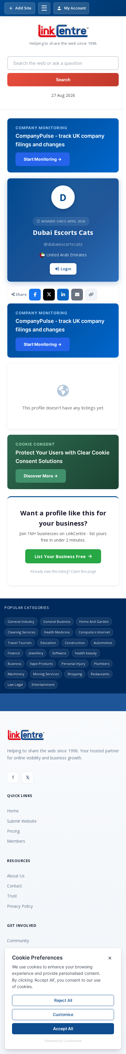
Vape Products (41, 663)
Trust (12, 896)
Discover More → (41, 475)
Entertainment (43, 684)
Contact (14, 886)
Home (13, 811)
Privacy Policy (20, 906)
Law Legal (15, 684)
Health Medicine (57, 632)
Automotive (103, 642)
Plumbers (101, 663)
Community (18, 940)
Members (16, 841)
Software (59, 653)
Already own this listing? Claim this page (63, 571)
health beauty (86, 653)
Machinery (16, 674)
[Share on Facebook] (35, 295)
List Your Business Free (60, 556)
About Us (16, 876)
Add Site (23, 8)
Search (63, 79)
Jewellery (36, 653)
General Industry (21, 621)
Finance (14, 653)
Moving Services (46, 674)
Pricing (13, 831)
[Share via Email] (77, 295)
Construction (75, 642)
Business (14, 663)
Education (48, 642)
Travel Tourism (20, 642)
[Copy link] (91, 295)
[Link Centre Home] (63, 31)
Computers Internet (94, 632)
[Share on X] (49, 295)
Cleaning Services (21, 632)
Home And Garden (94, 621)
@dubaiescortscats (63, 244)
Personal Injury (73, 663)
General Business (56, 621)
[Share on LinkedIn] (63, 295)
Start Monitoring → (43, 159)
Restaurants (100, 674)
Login (66, 268)
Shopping (74, 674)
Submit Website (22, 821)
